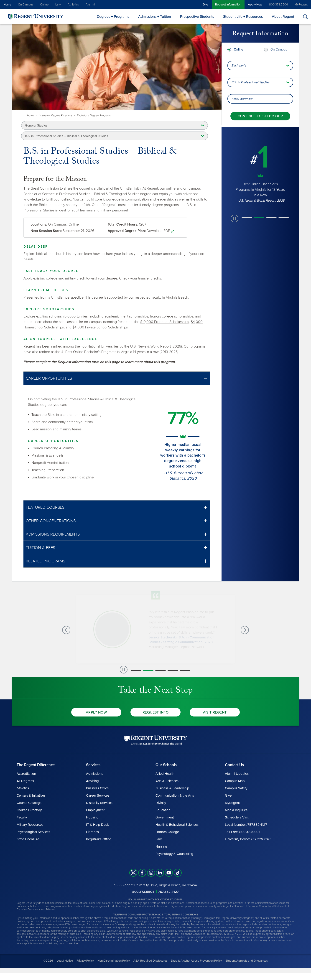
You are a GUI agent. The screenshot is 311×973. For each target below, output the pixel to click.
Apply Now (255, 4)
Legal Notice (65, 961)
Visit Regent (215, 712)
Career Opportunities (49, 378)
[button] (116, 378)
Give (205, 4)
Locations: (39, 224)
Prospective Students (197, 16)
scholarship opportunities (68, 316)
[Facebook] (142, 873)
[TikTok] (178, 873)
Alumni (90, 4)
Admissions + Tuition (154, 16)
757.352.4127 (168, 892)
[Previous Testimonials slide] (66, 630)
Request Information (228, 4)
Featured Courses (45, 507)
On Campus (25, 4)
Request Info (156, 712)
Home (7, 4)
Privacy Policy (85, 961)
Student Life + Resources (243, 16)
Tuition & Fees (40, 548)
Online (44, 4)
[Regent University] (35, 16)
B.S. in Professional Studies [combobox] (250, 82)
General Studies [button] (36, 125)
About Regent (283, 16)
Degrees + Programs (113, 16)
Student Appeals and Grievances (246, 961)
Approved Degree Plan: (127, 231)
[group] (260, 173)
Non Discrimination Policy (113, 961)
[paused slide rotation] (234, 218)
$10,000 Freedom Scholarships (164, 322)
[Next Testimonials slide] (245, 630)
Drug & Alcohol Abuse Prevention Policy (196, 961)
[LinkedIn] (160, 873)
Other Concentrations (51, 521)
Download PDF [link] (158, 231)
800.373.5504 (278, 4)
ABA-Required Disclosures (150, 961)
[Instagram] (151, 873)
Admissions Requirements (53, 534)
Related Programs (45, 561)
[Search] (305, 16)
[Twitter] (133, 873)
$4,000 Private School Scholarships (100, 327)
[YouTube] (169, 873)
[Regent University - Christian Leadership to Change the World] (155, 740)
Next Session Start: (46, 231)
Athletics (73, 4)
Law (58, 4)
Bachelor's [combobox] (238, 65)
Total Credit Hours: (123, 224)
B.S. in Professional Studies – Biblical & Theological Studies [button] (66, 136)
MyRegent (301, 4)
